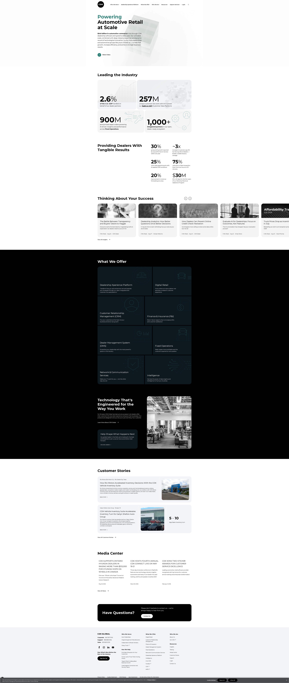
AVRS (147, 669)
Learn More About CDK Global (109, 420)
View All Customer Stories (105, 537)
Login (183, 4)
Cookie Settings (211, 680)
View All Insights (102, 239)
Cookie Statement (112, 677)
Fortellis (148, 663)
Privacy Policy (101, 677)
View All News (102, 591)
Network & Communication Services (155, 652)
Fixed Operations (150, 650)
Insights (172, 647)
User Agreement (132, 677)
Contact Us (146, 616)
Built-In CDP (147, 106)
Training (172, 649)
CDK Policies (122, 677)
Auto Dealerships (126, 637)
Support (172, 658)
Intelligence (149, 658)
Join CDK (172, 640)
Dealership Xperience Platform (154, 655)
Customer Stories (174, 655)
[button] (1, 0)
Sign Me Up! (103, 658)
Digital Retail (149, 637)
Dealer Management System (153, 647)
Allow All (232, 680)
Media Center (173, 652)
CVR (147, 666)
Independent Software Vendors (130, 642)
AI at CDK (148, 661)
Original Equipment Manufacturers (131, 640)
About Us (172, 637)
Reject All (222, 680)
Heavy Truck (125, 645)
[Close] (286, 680)
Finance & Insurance (151, 644)
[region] (144, 680)
